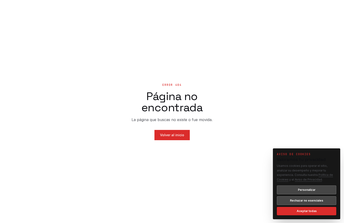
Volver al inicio (172, 135)
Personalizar (306, 190)
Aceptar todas (307, 211)
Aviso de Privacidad (308, 179)
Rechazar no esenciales (306, 200)
